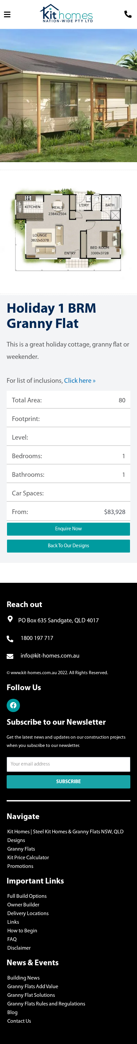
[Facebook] (13, 705)
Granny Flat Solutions (31, 995)
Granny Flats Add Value (32, 987)
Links (13, 922)
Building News (23, 978)
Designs (16, 840)
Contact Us (19, 1021)
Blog (12, 1012)
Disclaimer (19, 948)
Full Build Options (27, 896)
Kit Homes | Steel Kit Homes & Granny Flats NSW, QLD (65, 832)
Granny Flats (21, 849)
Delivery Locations (28, 913)
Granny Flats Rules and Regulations (46, 1004)
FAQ (12, 939)
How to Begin (22, 931)
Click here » (79, 381)
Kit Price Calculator (28, 858)
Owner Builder (23, 905)
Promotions (20, 866)
